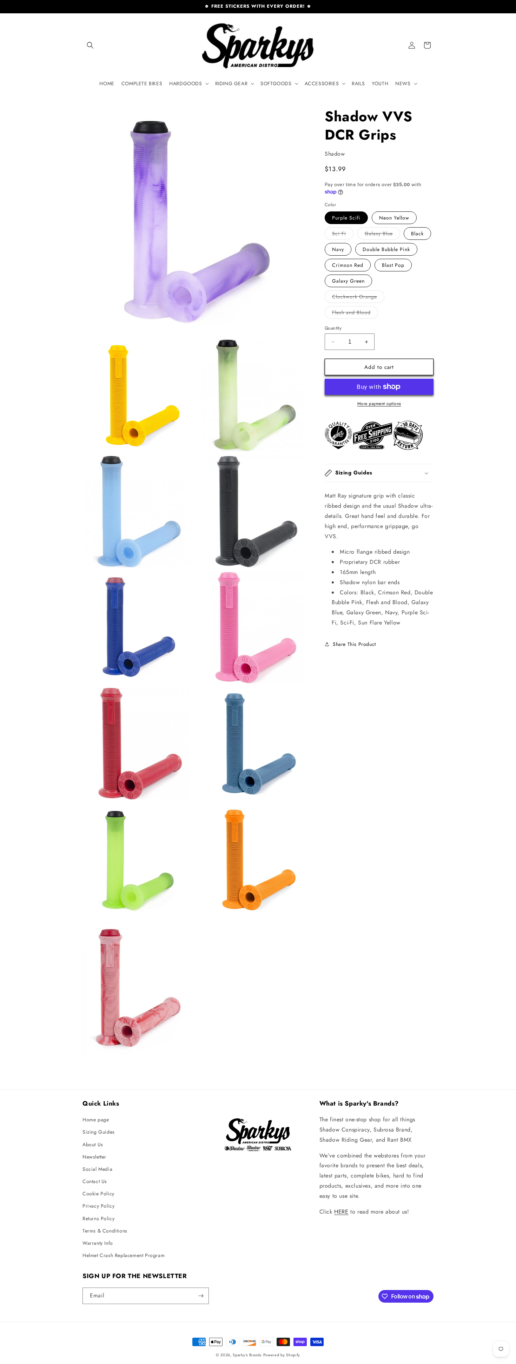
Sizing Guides (98, 1131)
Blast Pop (393, 265)
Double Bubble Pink (386, 249)
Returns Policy (98, 1218)
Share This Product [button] (354, 644)
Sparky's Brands (247, 1355)
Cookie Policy (98, 1193)
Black (417, 233)
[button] (90, 45)
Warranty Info (97, 1243)
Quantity (333, 328)
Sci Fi (342, 235)
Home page (95, 1119)
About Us (92, 1144)
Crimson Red (347, 265)
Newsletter (94, 1156)
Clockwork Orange (358, 298)
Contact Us (94, 1181)
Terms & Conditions (104, 1230)
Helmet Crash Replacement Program (123, 1255)
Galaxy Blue (382, 235)
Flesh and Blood (355, 314)
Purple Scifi (346, 217)
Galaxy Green (348, 280)
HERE (341, 1212)
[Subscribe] (201, 1296)
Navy (338, 249)
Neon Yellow (394, 217)
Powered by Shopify (281, 1355)
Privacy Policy (98, 1205)
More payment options (379, 403)
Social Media (97, 1169)
